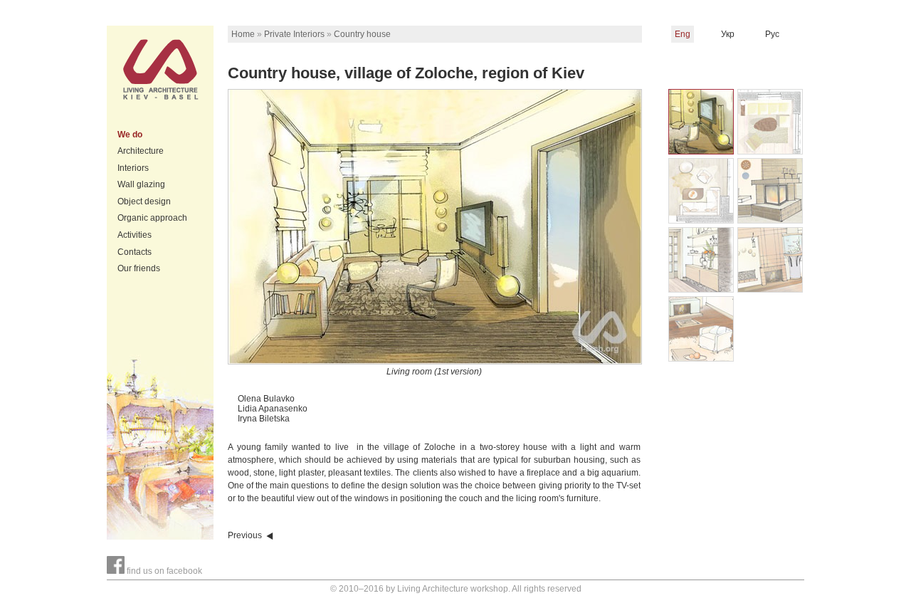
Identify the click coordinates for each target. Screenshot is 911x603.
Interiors (133, 168)
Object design (144, 201)
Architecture (140, 151)
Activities (134, 235)
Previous (245, 535)
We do (129, 135)
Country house (362, 34)
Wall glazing (141, 184)
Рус (772, 34)
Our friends (138, 268)
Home (243, 34)
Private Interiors (294, 34)
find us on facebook (163, 571)
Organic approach (152, 218)
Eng (682, 34)
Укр (727, 34)
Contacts (134, 252)
